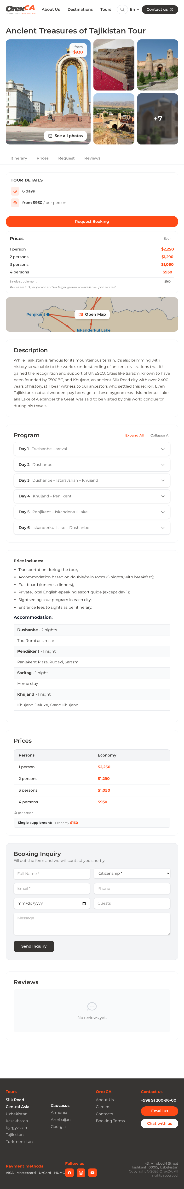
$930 (167, 272)
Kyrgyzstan (16, 1127)
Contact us (157, 9)
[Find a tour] (122, 9)
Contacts (104, 1114)
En (132, 9)
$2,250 (167, 249)
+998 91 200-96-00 (158, 1100)
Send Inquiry (33, 946)
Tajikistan (15, 1134)
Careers (103, 1106)
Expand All (134, 435)
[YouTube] (92, 1172)
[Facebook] (69, 1172)
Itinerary (19, 158)
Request (66, 158)
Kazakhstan (17, 1121)
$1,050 (167, 264)
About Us (51, 9)
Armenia (59, 1112)
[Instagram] (81, 1172)
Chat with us (159, 1123)
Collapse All (160, 435)
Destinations (80, 9)
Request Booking (92, 221)
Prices (43, 158)
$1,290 (167, 257)
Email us (159, 1111)
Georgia (58, 1126)
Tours (105, 9)
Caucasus (60, 1105)
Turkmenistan (19, 1141)
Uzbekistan (17, 1114)
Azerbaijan (61, 1119)
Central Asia (17, 1106)
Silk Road (15, 1100)
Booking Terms (110, 1121)
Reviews (92, 158)
